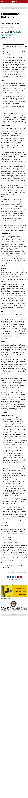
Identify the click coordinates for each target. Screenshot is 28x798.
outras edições (14, 614)
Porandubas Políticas (10, 15)
